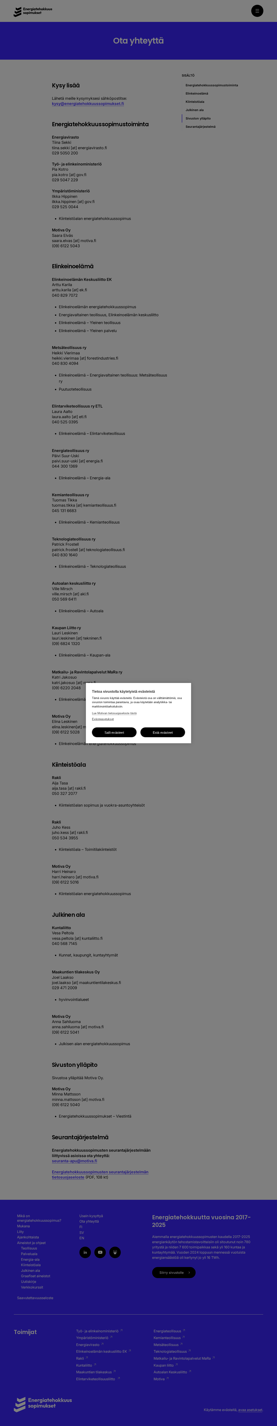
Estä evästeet (163, 732)
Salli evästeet (114, 732)
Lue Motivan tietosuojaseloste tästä (114, 713)
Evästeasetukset (103, 719)
